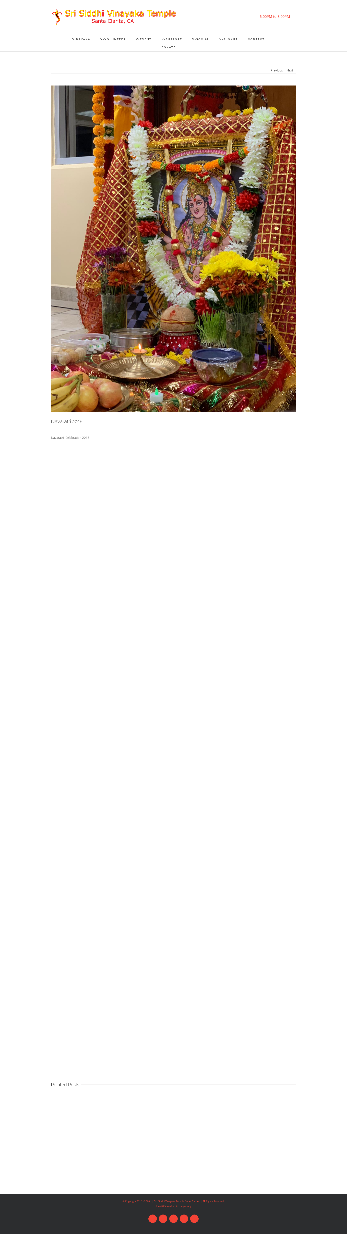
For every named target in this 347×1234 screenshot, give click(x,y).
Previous (277, 70)
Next (290, 70)
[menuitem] (86, 39)
